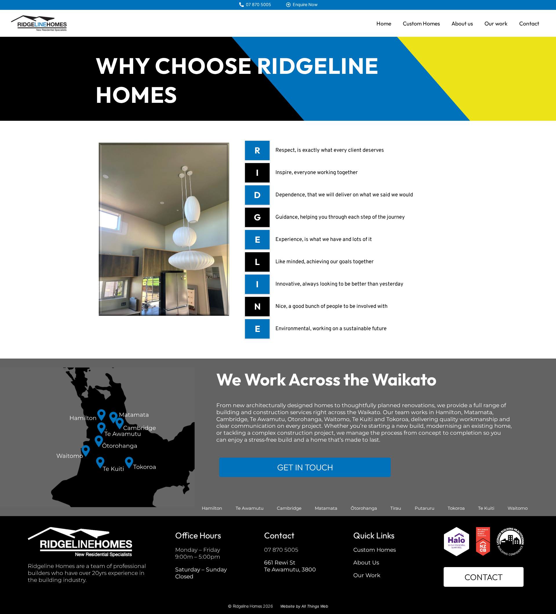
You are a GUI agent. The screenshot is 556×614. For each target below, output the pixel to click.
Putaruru (424, 508)
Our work (496, 23)
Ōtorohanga (364, 508)
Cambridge (289, 508)
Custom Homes (421, 23)
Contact (529, 23)
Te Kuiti (486, 508)
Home (383, 23)
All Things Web (314, 606)
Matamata (326, 508)
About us (462, 23)
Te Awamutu (250, 508)
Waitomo (518, 508)
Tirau (395, 508)
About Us (366, 562)
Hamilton (212, 508)
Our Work (366, 575)
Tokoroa (456, 508)
